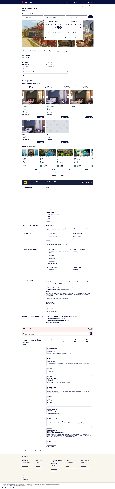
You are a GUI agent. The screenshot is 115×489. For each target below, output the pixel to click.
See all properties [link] (27, 5)
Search (90, 16)
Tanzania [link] (26, 450)
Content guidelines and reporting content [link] (72, 468)
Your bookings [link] (38, 462)
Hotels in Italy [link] (24, 471)
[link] (90, 6)
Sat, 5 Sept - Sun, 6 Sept (51, 17)
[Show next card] (93, 161)
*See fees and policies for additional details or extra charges (56, 244)
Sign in (92, 2)
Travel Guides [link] (83, 466)
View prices (40, 117)
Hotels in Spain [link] (24, 475)
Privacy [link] (67, 464)
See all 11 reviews (25, 57)
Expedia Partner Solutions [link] (55, 467)
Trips (85, 2)
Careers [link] (82, 464)
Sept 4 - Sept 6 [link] (85, 87)
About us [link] (82, 462)
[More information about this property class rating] (26, 10)
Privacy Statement (6, 487)
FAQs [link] (37, 464)
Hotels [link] (23, 450)
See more (48, 221)
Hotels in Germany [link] (25, 477)
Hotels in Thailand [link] (25, 479)
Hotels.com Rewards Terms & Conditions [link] (71, 471)
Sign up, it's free (89, 182)
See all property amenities (51, 263)
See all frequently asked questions (53, 322)
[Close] (113, 485)
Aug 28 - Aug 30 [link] (66, 87)
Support (80, 2)
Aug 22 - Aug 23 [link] (30, 87)
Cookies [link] (67, 466)
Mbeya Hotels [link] (35, 450)
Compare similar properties (58, 175)
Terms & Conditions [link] (69, 462)
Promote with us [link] (54, 469)
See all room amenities (51, 273)
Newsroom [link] (53, 465)
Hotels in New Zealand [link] (26, 462)
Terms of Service (13, 487)
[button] (48, 27)
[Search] (91, 333)
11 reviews (25, 344)
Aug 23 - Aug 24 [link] (48, 87)
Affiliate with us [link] (54, 463)
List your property (73, 2)
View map (49, 209)
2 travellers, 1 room (72, 17)
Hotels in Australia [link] (25, 466)
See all (23, 68)
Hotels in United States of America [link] (28, 464)
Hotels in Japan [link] (24, 473)
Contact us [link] (38, 466)
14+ (91, 45)
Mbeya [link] (30, 450)
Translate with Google (51, 351)
